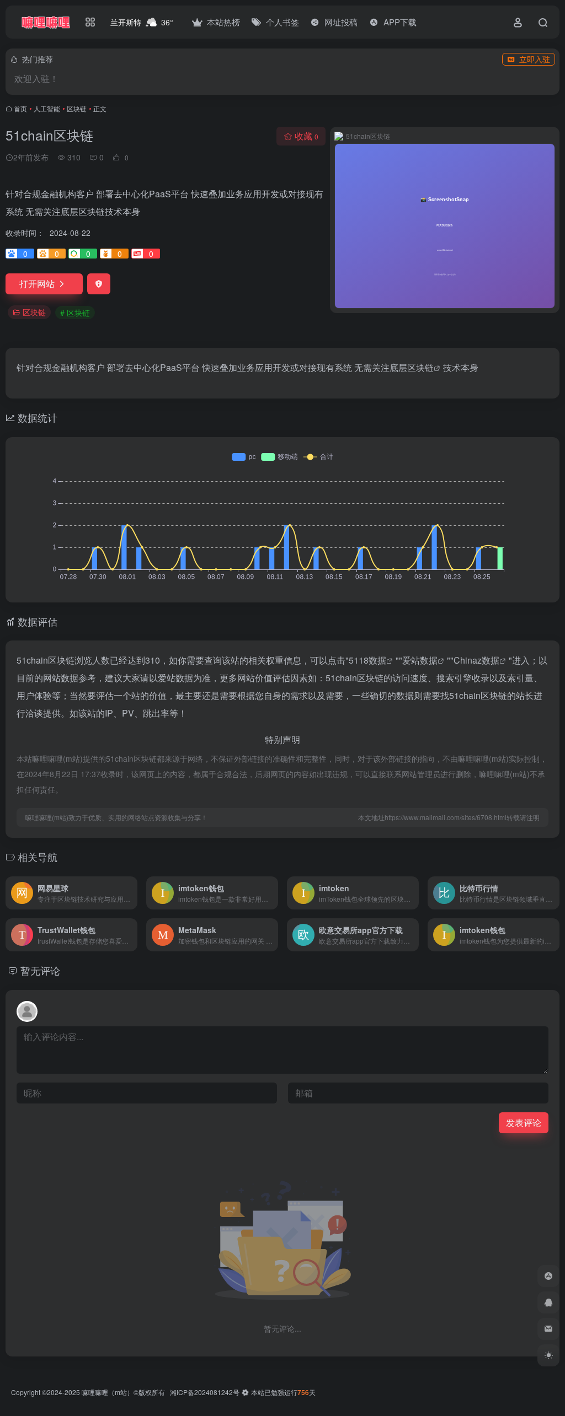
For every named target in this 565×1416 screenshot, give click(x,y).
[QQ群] (548, 1302)
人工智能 (47, 108)
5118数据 (367, 660)
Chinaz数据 (476, 660)
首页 (20, 108)
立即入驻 (534, 58)
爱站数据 (420, 660)
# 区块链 (75, 312)
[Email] (548, 1329)
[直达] (131, 893)
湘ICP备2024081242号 (204, 1392)
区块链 (77, 108)
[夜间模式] (548, 1355)
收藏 (306, 136)
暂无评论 (40, 970)
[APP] (548, 1276)
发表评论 (523, 1122)
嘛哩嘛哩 (95, 1392)
